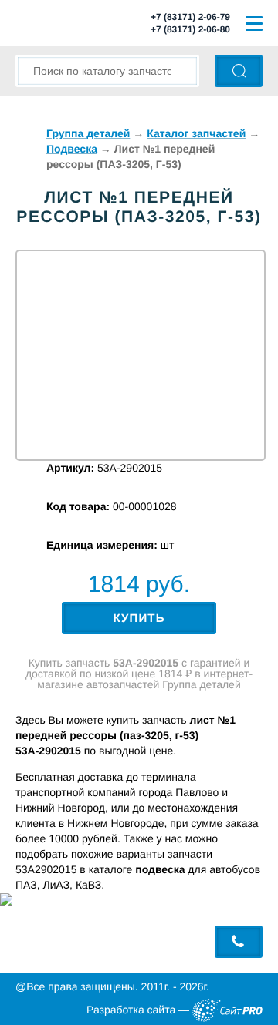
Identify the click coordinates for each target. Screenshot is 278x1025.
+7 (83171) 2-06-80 (190, 29)
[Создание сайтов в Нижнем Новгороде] (227, 1010)
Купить (138, 618)
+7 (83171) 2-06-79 (190, 17)
